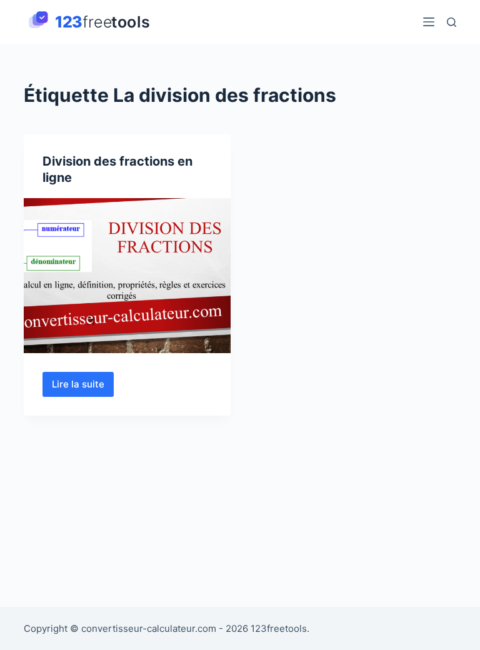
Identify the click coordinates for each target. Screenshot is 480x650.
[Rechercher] (451, 22)
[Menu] (428, 22)
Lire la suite (83, 387)
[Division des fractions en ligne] (127, 275)
